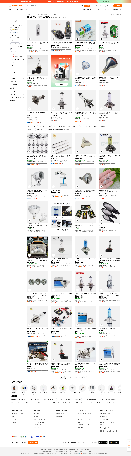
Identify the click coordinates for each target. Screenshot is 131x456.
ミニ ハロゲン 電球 (74, 402)
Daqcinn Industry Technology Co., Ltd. (84, 120)
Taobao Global (71, 449)
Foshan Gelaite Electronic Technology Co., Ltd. (85, 231)
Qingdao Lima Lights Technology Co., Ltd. (108, 50)
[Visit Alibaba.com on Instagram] (110, 431)
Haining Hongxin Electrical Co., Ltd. (107, 84)
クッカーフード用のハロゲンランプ (19, 402)
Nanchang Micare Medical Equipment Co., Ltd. (85, 84)
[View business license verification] (79, 453)
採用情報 (14, 422)
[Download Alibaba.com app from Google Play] (114, 442)
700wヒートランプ (33, 126)
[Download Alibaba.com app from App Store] (103, 442)
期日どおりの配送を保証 (39, 419)
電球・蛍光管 (44, 14)
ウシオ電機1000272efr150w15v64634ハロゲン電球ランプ (59, 129)
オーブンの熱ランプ (73, 126)
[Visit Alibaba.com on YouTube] (113, 431)
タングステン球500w (106, 126)
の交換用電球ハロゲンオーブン (18, 399)
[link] (129, 442)
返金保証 (36, 416)
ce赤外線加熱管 (78, 399)
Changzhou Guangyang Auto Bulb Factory (37, 85)
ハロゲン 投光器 (62, 402)
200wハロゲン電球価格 (65, 399)
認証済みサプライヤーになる (107, 422)
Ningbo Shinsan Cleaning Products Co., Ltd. (85, 265)
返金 (79, 422)
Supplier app (72, 442)
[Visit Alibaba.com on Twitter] (107, 431)
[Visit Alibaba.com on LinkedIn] (104, 431)
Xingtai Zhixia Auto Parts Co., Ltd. (34, 120)
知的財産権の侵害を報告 (84, 425)
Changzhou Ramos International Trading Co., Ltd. (61, 265)
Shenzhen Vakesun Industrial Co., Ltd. (36, 231)
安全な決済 (36, 413)
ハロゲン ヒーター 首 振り (87, 402)
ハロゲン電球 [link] (53, 14)
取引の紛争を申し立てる (84, 419)
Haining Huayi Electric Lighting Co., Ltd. (108, 266)
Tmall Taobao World (58, 449)
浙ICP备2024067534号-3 (104, 453)
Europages (87, 449)
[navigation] (17, 196)
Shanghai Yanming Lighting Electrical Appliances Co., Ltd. (85, 50)
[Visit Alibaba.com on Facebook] (101, 431)
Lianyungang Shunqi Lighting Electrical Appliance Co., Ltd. (109, 196)
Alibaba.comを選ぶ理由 (17, 413)
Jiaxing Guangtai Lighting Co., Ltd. (107, 163)
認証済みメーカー (60, 413)
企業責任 (14, 419)
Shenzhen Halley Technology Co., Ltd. (108, 230)
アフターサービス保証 (39, 422)
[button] (82, 6)
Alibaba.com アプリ (82, 442)
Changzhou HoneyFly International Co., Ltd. (37, 300)
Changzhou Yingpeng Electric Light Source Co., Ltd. (61, 118)
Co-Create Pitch (15, 416)
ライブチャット (82, 416)
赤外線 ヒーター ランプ (113, 402)
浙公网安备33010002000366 (90, 453)
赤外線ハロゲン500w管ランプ (50, 399)
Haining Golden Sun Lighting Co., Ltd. (107, 118)
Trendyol (82, 449)
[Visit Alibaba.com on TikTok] (116, 431)
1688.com (50, 449)
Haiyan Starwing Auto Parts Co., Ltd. (35, 266)
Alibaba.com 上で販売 (105, 413)
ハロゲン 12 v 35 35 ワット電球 (108, 399)
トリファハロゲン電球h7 (36, 402)
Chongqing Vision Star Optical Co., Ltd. (60, 195)
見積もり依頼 (59, 416)
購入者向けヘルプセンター (84, 413)
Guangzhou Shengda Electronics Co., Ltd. (37, 163)
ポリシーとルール (38, 427)
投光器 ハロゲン (100, 402)
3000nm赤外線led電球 (60, 126)
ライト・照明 (35, 14)
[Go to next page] (85, 377)
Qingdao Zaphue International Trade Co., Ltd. (85, 196)
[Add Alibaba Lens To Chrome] (33, 442)
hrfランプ (84, 126)
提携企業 (102, 425)
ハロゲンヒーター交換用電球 (91, 399)
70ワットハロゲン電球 (50, 402)
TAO (77, 449)
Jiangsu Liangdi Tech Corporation (59, 161)
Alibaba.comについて (17, 410)
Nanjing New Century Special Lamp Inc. (84, 163)
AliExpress (43, 449)
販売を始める (103, 416)
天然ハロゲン (40, 129)
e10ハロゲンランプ (94, 126)
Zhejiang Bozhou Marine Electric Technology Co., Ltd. (37, 196)
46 (82, 377)
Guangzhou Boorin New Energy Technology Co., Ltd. (61, 49)
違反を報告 (80, 427)
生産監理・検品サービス (39, 425)
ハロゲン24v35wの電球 (46, 126)
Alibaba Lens (15, 442)
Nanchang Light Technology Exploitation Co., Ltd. (37, 50)
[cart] (101, 6)
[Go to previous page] (61, 377)
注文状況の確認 (104, 419)
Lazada (65, 449)
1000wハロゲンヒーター (34, 399)
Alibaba (28, 14)
